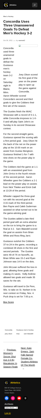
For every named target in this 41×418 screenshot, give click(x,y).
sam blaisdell (28, 334)
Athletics (12, 5)
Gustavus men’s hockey (25, 330)
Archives (9, 404)
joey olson (8, 334)
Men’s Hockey (8, 16)
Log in (8, 413)
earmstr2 (22, 40)
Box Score (8, 302)
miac (18, 334)
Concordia (8, 330)
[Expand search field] (34, 5)
